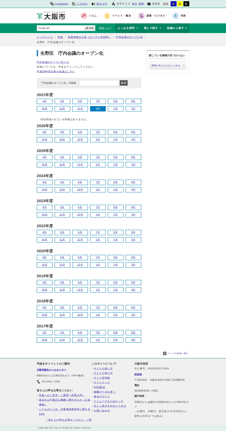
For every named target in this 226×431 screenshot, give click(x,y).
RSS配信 (99, 387)
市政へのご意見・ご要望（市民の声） (62, 395)
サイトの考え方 (103, 373)
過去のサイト (102, 396)
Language (61, 3)
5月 (62, 101)
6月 (80, 101)
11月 (62, 108)
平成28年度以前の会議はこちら (56, 71)
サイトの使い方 (103, 368)
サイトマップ (102, 382)
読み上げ (101, 3)
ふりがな (82, 3)
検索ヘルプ (105, 28)
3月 (133, 108)
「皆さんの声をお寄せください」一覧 (69, 420)
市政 (60, 37)
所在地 (138, 374)
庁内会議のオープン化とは (53, 62)
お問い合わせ (102, 410)
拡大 (134, 3)
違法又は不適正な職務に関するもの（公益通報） (64, 402)
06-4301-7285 (51, 381)
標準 (141, 3)
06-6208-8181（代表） (147, 390)
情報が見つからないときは (165, 65)
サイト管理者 (102, 378)
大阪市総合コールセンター (51, 369)
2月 (115, 108)
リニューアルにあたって (109, 401)
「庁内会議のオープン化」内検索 (58, 83)
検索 (91, 28)
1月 (98, 139)
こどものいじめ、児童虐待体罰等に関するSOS (64, 411)
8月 (115, 101)
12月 (80, 108)
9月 (133, 101)
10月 (45, 108)
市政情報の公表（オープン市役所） (89, 37)
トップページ (45, 37)
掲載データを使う (104, 392)
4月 (44, 101)
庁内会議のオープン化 (129, 37)
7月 (98, 101)
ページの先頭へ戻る (178, 353)
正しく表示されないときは (110, 406)
